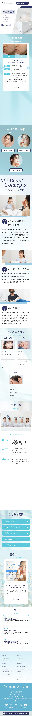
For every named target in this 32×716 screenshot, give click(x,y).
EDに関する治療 (21, 666)
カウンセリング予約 (6, 674)
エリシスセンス (8, 150)
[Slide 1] (10, 434)
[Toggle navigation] (30, 3)
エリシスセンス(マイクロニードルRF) (16, 61)
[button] (2, 68)
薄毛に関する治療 (21, 663)
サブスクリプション (6, 661)
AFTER (21, 56)
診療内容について (12, 539)
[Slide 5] (21, 434)
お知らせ (4, 666)
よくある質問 (5, 669)
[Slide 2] (13, 434)
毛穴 (3, 358)
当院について (10, 522)
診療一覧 (19, 653)
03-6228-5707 (17, 692)
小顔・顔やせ (4, 351)
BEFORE (9, 56)
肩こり (19, 354)
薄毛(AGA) (12, 386)
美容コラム (4, 663)
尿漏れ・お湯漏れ (13, 392)
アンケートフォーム (6, 677)
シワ (3, 367)
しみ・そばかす (5, 364)
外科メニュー (20, 655)
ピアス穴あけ (20, 351)
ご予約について (11, 545)
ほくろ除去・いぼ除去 (6, 354)
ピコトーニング (16, 170)
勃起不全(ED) (12, 389)
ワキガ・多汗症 (21, 364)
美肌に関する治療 (21, 661)
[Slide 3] (16, 434)
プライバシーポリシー (7, 671)
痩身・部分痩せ (21, 358)
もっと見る (16, 87)
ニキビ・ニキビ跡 (5, 361)
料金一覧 (4, 655)
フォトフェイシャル (24, 150)
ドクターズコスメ (6, 658)
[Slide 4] (19, 434)
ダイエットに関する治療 (23, 658)
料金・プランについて (14, 527)
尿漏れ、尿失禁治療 (22, 669)
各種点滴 (12, 395)
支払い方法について (13, 533)
